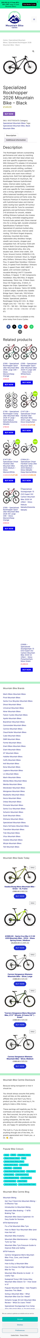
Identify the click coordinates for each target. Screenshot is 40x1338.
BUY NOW (9, 114)
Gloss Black (31, 1171)
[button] (33, 51)
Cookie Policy (15, 1335)
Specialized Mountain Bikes (14, 123)
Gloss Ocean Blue (10, 1181)
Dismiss (20, 1325)
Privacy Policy (24, 1335)
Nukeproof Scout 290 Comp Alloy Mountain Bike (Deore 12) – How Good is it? (20, 1281)
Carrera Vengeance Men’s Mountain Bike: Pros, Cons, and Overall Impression (19, 1257)
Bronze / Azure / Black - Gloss (14, 1161)
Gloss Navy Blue (26, 1178)
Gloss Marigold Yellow (11, 1178)
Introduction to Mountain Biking (17, 1207)
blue (23, 1158)
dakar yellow (23, 1164)
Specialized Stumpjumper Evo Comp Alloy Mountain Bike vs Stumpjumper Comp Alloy (20, 1308)
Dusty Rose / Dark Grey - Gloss (14, 1171)
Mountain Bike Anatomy (14, 1236)
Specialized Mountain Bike (14, 126)
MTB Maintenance (10, 1223)
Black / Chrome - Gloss (12, 1158)
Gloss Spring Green (10, 1184)
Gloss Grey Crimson (22, 1174)
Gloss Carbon (9, 1174)
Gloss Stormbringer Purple (27, 1184)
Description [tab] (11, 135)
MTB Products (9, 1251)
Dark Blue (8, 1168)
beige (6, 1155)
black (13, 1155)
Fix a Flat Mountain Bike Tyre (17, 1226)
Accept (20, 1319)
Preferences (20, 1330)
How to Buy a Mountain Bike (16, 1264)
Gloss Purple (22, 1181)
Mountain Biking (9, 1198)
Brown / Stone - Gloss (11, 1164)
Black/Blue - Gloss (24, 1155)
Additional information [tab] (16, 140)
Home (5, 40)
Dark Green (17, 1168)
